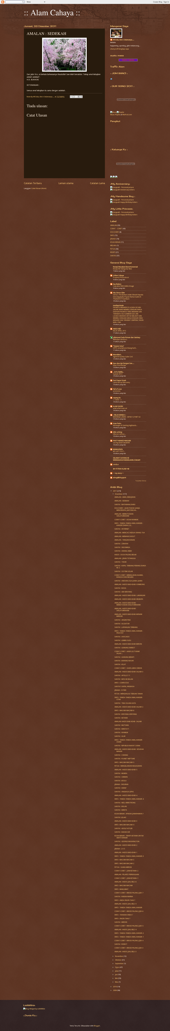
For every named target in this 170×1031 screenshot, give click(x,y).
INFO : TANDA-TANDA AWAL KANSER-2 (129, 933)
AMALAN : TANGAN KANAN (124, 540)
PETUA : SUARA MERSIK (123, 867)
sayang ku (117, 398)
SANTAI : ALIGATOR (121, 624)
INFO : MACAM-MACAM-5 (124, 762)
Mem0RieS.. (117, 355)
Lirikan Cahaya (118, 275)
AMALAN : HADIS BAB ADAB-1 (125, 852)
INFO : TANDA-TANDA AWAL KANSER (128, 908)
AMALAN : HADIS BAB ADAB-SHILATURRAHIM (125, 610)
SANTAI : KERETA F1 (121, 729)
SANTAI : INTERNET (121, 529)
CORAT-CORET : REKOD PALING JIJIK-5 (128, 926)
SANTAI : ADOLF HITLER (123, 828)
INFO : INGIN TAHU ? (122, 919)
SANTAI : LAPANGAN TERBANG (126, 627)
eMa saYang (117, 432)
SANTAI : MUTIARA (121, 725)
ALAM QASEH (118, 406)
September (119, 964)
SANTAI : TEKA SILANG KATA (125, 703)
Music (112, 115)
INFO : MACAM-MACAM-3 (124, 860)
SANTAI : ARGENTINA (122, 620)
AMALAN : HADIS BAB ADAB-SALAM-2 (128, 707)
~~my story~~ (118, 473)
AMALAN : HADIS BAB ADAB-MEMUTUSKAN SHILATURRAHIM (127, 604)
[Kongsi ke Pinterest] (81, 96)
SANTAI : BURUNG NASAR (124, 661)
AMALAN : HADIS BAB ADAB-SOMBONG (129, 584)
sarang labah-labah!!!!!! (121, 443)
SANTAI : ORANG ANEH (123, 551)
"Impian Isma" (118, 346)
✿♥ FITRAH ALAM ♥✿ (121, 469)
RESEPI (112, 252)
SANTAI (113, 256)
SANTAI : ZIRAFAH (121, 544)
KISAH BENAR (115, 242)
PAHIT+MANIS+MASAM (122, 441)
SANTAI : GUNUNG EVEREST (124, 648)
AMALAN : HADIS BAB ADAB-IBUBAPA (128, 599)
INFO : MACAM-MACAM (123, 885)
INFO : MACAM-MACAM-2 (124, 863)
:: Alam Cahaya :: (52, 12)
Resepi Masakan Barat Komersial (125, 267)
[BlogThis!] (73, 96)
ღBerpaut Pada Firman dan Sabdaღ (126, 337)
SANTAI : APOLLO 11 (122, 675)
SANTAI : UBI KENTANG (123, 592)
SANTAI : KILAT (120, 664)
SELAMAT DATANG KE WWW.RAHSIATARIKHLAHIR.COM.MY (126, 459)
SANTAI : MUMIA (120, 773)
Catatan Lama (97, 183)
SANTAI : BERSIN (120, 922)
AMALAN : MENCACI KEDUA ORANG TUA (129, 533)
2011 (115, 491)
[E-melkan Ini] (71, 96)
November (119, 956)
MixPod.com (127, 115)
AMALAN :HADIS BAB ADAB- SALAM (128, 721)
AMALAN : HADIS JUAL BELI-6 (125, 882)
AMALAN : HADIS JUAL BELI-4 (125, 930)
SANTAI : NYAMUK (121, 732)
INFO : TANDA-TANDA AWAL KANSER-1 (129, 937)
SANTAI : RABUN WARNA (123, 896)
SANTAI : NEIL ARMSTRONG (124, 803)
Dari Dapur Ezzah (119, 380)
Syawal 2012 (117, 374)
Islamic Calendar (128, 60)
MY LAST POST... (119, 451)
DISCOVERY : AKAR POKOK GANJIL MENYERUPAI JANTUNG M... (127, 509)
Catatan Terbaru (33, 183)
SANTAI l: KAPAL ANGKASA (124, 686)
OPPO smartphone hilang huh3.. (125, 348)
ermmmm (116, 391)
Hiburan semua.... (119, 434)
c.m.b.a (115, 464)
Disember (119, 494)
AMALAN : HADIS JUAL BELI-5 (125, 904)
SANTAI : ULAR (119, 736)
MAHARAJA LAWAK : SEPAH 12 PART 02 (127, 417)
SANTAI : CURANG (121, 755)
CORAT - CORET (116, 229)
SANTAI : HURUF (120, 788)
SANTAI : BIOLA (120, 781)
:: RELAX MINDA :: (119, 415)
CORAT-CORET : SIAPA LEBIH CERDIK (128, 668)
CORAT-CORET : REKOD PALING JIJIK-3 (128, 948)
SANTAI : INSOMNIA (122, 547)
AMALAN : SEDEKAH (121, 501)
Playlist (117, 115)
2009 (115, 990)
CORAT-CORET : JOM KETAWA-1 (126, 878)
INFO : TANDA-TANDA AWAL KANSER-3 (129, 856)
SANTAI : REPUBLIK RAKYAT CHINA (127, 746)
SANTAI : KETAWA (121, 718)
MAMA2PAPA (118, 449)
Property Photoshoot (121, 277)
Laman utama (65, 183)
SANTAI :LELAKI (120, 817)
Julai (117, 971)
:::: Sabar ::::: (117, 400)
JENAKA (113, 239)
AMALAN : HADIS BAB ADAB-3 (125, 821)
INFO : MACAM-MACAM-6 (124, 710)
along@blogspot (119, 478)
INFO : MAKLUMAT (121, 889)
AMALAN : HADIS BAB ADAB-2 (125, 845)
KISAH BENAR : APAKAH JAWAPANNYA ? (129, 814)
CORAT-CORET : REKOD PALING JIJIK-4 (128, 941)
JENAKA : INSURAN (121, 784)
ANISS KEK (117, 329)
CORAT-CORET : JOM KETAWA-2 (126, 871)
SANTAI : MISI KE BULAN (123, 679)
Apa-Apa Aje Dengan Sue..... (123, 363)
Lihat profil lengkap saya (119, 49)
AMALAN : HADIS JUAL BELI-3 (125, 952)
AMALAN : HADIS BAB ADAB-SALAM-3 (128, 672)
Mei (116, 978)
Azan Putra (117, 423)
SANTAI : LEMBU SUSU (122, 640)
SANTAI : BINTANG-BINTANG (125, 714)
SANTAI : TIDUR (120, 562)
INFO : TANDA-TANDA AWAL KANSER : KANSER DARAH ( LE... (128, 524)
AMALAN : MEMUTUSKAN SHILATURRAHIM (123, 515)
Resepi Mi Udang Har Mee (122, 269)
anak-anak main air (120, 408)
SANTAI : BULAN (120, 806)
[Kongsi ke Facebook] (78, 96)
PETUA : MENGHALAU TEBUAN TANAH (128, 694)
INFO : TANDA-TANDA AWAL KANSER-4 (129, 799)
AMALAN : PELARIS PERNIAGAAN (126, 874)
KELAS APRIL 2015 (119, 331)
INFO (112, 235)
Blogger (97, 1026)
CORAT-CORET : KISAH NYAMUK (126, 520)
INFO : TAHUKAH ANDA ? (123, 915)
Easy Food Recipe (119, 365)
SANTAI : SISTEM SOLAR (123, 571)
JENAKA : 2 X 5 (119, 849)
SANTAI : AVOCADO (121, 637)
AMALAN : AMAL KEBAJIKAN (124, 497)
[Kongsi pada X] (76, 96)
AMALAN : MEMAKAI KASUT (124, 536)
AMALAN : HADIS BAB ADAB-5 (125, 770)
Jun (116, 975)
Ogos (117, 967)
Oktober (118, 960)
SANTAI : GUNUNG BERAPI (124, 657)
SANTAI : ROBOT (120, 944)
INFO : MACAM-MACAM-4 (124, 825)
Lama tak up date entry (121, 382)
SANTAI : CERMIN (121, 777)
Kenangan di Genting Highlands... (125, 425)
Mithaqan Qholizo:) (120, 339)
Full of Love (117, 389)
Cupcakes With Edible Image (123, 286)
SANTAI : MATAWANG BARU (124, 504)
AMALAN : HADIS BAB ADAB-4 (125, 795)
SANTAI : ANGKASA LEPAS (124, 792)
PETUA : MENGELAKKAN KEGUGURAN (128, 766)
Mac (117, 982)
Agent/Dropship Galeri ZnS (123, 357)
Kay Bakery (117, 284)
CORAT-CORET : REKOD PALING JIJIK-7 (128, 893)
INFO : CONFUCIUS (121, 683)
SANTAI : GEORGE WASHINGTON (126, 841)
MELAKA (113, 245)
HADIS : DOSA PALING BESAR (125, 555)
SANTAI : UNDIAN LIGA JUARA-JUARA (128, 581)
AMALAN (113, 225)
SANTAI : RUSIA (120, 588)
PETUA (112, 249)
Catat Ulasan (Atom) (38, 188)
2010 (115, 987)
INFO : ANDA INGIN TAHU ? (124, 900)
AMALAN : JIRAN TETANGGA (125, 558)
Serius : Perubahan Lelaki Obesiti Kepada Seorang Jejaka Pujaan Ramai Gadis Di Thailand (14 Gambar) (128, 297)
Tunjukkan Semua (140, 480)
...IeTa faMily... (118, 372)
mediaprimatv (118, 305)
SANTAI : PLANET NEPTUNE (124, 759)
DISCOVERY (114, 232)
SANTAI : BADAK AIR (122, 832)
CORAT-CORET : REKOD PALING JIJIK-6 (128, 911)
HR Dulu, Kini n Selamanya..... (123, 40)
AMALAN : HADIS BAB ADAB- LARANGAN (129, 595)
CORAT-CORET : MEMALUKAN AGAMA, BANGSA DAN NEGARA (128, 576)
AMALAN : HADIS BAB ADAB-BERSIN (128, 644)
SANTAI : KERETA (120, 810)
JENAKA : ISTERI (120, 690)
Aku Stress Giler (119, 293)
